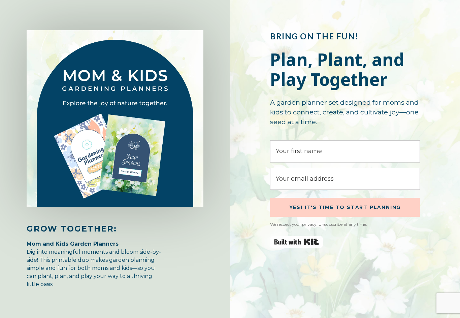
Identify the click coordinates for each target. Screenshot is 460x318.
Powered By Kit (296, 242)
